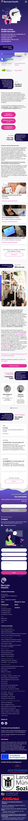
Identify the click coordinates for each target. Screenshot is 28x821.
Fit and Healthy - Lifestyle (7, 694)
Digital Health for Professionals (8, 708)
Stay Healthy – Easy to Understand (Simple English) (13, 691)
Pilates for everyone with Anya (8, 668)
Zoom (2, 622)
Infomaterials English (6, 610)
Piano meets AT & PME (6, 643)
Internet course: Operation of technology (10, 635)
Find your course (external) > (10, 201)
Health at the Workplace (6, 702)
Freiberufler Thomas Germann (6, 64)
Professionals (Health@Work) (8, 127)
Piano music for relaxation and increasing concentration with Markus (11, 645)
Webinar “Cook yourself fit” (7, 656)
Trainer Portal (4, 715)
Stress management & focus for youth (10, 679)
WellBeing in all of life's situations (9, 660)
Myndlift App (4, 618)
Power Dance (4, 670)
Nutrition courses (5, 648)
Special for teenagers (6, 674)
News (16, 604)
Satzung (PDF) (18, 70)
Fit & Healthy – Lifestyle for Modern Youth (10, 675)
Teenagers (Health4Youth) (8, 114)
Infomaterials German (6, 608)
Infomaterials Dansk (5, 612)
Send (14, 572)
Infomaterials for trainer (6, 614)
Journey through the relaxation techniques (11, 641)
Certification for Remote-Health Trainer (10, 713)
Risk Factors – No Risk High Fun (8, 687)
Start (2, 602)
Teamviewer (4, 620)
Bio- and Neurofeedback (7, 628)
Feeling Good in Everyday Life (8, 698)
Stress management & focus (7, 630)
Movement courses (5, 664)
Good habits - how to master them (9, 662)
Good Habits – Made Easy (7, 693)
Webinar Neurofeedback (7, 631)
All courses (14, 254)
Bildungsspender (5, 736)
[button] (7, 604)
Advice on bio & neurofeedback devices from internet (13, 633)
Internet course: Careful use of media (10, 688)
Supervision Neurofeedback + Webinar (10, 710)
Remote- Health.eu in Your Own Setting (10, 711)
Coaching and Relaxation (7, 637)
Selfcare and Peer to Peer (7, 658)
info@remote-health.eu (10, 525)
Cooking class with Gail (6, 652)
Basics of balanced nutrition (7, 650)
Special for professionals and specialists (10, 700)
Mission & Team (20, 602)
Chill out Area (4, 681)
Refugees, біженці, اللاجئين (8, 120)
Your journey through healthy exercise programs (12, 666)
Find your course (14, 366)
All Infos (14, 481)
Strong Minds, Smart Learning (8, 696)
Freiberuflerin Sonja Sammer (20, 64)
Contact (17, 607)
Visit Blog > (6, 433)
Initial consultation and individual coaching (11, 639)
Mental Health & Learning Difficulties (9, 677)
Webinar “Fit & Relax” (6, 671)
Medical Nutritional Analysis (7, 654)
